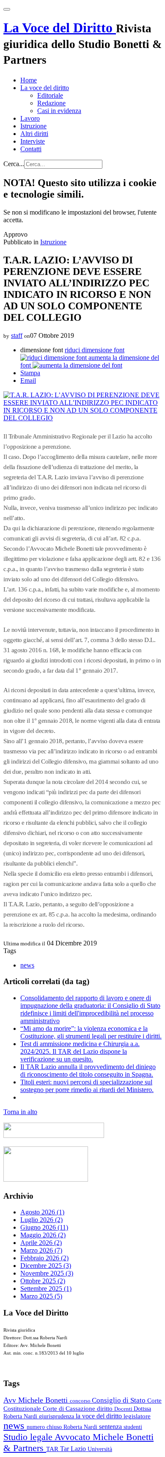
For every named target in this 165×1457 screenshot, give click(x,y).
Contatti (30, 149)
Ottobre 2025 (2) (42, 1280)
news (27, 965)
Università (100, 1449)
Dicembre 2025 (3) (45, 1265)
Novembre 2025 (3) (46, 1273)
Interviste (32, 141)
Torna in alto (20, 1111)
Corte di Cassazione (70, 1408)
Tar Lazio (74, 1449)
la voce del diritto (100, 1416)
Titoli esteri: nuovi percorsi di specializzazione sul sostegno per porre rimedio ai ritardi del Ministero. (87, 1085)
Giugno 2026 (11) (44, 1227)
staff (16, 335)
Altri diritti (34, 133)
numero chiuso (45, 1426)
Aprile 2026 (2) (41, 1242)
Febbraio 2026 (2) (44, 1258)
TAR (53, 1449)
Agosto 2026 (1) (42, 1212)
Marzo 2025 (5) (41, 1296)
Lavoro (30, 118)
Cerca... (13, 163)
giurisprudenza (57, 1416)
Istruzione (33, 126)
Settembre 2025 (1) (46, 1288)
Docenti (124, 1409)
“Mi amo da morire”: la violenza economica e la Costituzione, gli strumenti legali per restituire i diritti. (91, 1032)
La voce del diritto (44, 87)
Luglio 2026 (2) (41, 1219)
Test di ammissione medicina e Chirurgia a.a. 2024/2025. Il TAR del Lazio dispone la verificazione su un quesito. (80, 1051)
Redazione (51, 103)
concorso (81, 1401)
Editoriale (50, 95)
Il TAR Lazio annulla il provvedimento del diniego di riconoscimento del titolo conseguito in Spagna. (88, 1070)
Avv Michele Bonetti (36, 1400)
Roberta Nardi (81, 1426)
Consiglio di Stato (119, 1400)
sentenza (111, 1426)
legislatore (137, 1416)
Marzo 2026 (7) (41, 1250)
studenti (133, 1427)
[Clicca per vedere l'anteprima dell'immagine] (82, 418)
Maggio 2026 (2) (43, 1235)
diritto (105, 1408)
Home (28, 80)
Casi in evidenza (59, 110)
